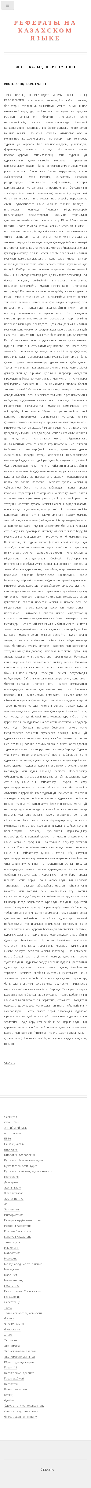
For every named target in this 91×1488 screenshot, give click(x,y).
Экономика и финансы (19, 1356)
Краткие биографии (17, 1231)
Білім (7, 1138)
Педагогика (11, 1286)
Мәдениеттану (13, 1280)
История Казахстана (17, 1226)
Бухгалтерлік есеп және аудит (23, 1160)
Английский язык (15, 1127)
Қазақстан (11, 1384)
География (11, 1177)
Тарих (8, 1307)
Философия (12, 1329)
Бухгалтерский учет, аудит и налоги (28, 1171)
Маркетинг (11, 1247)
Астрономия (12, 1133)
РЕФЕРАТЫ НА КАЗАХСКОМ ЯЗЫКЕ (45, 30)
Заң (6, 1204)
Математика (12, 1253)
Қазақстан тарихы (16, 1389)
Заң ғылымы (12, 1209)
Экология (10, 1340)
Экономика (12, 1346)
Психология (12, 1297)
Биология (11, 1149)
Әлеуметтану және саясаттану (24, 1406)
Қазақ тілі (10, 1367)
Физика (9, 1318)
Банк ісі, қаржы (14, 1144)
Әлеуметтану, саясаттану (21, 1411)
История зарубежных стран (22, 1220)
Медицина (10, 1258)
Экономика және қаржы (20, 1351)
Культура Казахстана (17, 1236)
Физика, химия (14, 1324)
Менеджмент (12, 1269)
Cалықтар (10, 1117)
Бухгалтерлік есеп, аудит (20, 1166)
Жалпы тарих (12, 1187)
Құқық (8, 1395)
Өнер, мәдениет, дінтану (20, 1417)
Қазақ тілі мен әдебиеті (19, 1373)
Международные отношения (23, 1264)
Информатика (13, 1215)
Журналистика (13, 1198)
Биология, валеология (19, 1155)
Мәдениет (10, 1275)
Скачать (9, 1062)
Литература (12, 1242)
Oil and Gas (11, 1122)
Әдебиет (10, 1400)
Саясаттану (11, 1302)
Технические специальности (23, 1313)
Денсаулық (11, 1182)
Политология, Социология (22, 1291)
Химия (8, 1335)
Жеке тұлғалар (13, 1193)
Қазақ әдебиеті (14, 1378)
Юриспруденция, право (20, 1362)
